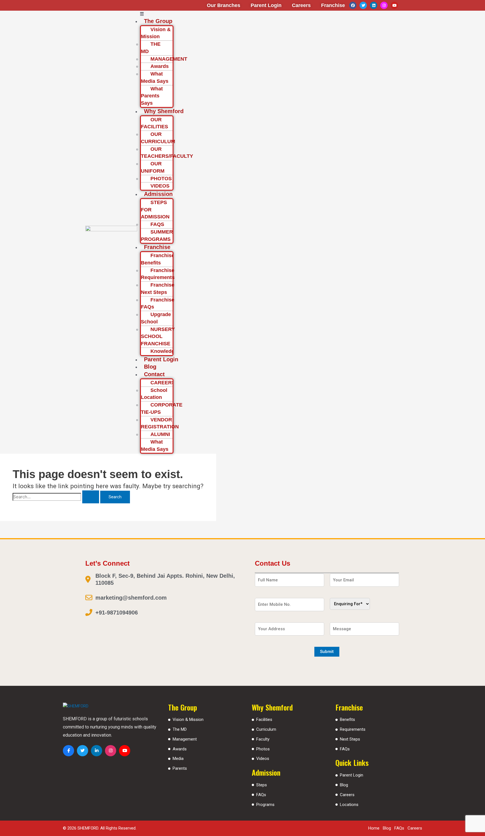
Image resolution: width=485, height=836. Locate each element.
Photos (263, 749)
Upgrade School (156, 318)
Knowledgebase (169, 351)
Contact (154, 374)
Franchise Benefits (157, 259)
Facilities (264, 719)
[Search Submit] (90, 496)
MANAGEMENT (168, 59)
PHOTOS (161, 178)
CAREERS (162, 382)
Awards (159, 66)
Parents (180, 768)
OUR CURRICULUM (158, 137)
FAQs (261, 794)
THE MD (151, 47)
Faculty (262, 739)
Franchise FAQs (157, 303)
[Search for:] (56, 496)
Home (373, 828)
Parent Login (161, 359)
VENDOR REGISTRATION (160, 423)
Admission (158, 194)
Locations (349, 804)
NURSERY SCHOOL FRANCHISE (158, 336)
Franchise (157, 247)
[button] (271, 14)
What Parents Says (152, 96)
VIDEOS (160, 186)
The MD (180, 729)
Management (185, 739)
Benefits (347, 719)
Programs (265, 804)
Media (178, 758)
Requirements (352, 729)
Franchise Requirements (158, 274)
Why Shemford (164, 111)
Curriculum (266, 729)
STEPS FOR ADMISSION (155, 210)
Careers (347, 794)
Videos (262, 758)
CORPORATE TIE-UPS (161, 408)
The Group (158, 21)
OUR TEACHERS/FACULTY (167, 152)
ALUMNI (160, 434)
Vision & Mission (156, 33)
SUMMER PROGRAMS (157, 235)
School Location (154, 393)
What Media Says (154, 77)
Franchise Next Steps (157, 288)
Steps (261, 784)
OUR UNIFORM (152, 167)
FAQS (157, 224)
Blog (150, 367)
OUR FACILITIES (154, 123)
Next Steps (350, 739)
